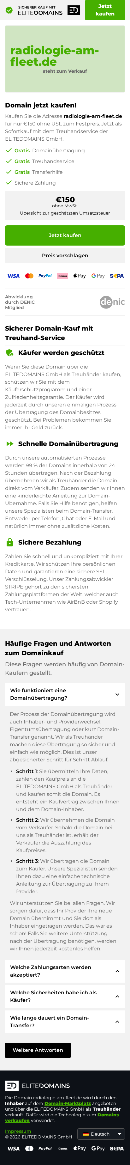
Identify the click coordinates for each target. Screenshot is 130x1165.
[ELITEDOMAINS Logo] (65, 1086)
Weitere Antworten (38, 1050)
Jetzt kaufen (105, 10)
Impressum (18, 1131)
